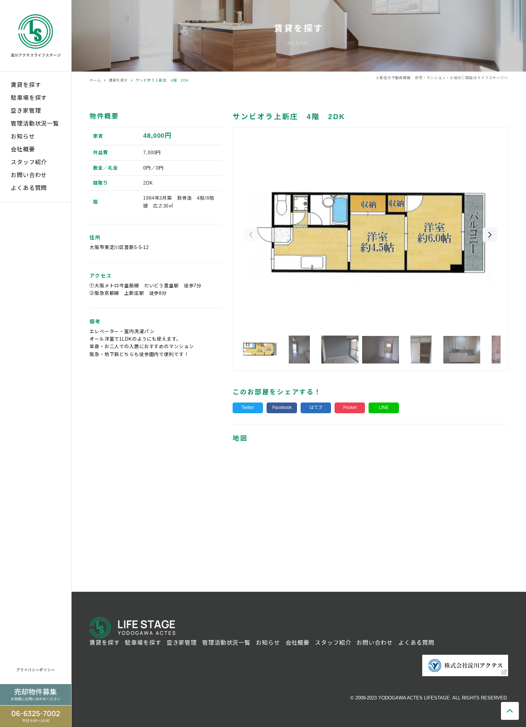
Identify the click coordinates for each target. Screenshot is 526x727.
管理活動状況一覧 (35, 124)
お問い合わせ (29, 175)
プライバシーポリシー (35, 670)
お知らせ (23, 136)
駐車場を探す (29, 98)
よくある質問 (29, 188)
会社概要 (23, 149)
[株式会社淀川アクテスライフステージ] (36, 35)
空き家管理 (26, 111)
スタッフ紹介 (29, 162)
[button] (490, 235)
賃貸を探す (26, 85)
